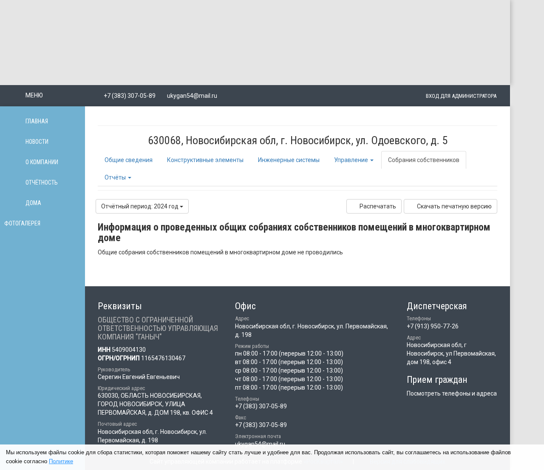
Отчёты (116, 177)
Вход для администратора (461, 96)
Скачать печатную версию (454, 206)
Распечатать (378, 206)
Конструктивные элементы (205, 160)
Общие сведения (129, 160)
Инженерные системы (289, 160)
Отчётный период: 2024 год (140, 206)
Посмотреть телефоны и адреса (452, 393)
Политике (61, 461)
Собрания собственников (423, 160)
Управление (351, 160)
